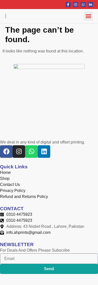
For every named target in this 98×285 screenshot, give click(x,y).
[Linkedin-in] (90, 4)
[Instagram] (75, 4)
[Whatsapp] (83, 4)
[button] (88, 16)
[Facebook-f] (68, 4)
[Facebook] (6, 151)
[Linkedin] (44, 151)
